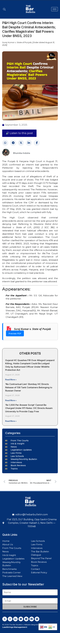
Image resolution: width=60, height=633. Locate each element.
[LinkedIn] (29, 143)
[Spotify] (37, 619)
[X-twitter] (4, 619)
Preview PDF (15, 333)
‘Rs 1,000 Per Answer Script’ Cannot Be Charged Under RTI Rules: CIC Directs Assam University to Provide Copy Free (29, 408)
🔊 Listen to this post (19, 133)
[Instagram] (10, 619)
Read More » (10, 379)
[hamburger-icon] (54, 9)
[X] (21, 143)
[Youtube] (20, 619)
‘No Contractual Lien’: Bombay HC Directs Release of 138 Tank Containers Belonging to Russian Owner (28, 387)
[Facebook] (37, 143)
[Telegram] (13, 143)
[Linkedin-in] (15, 619)
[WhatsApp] (5, 143)
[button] (4, 9)
